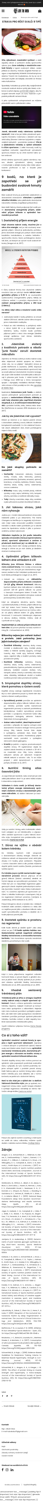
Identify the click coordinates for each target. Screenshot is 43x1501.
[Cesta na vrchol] (21, 1133)
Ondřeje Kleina (34, 1143)
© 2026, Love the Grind (12, 1485)
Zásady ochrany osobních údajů (15, 1452)
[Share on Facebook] (3, 1396)
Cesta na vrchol (17, 840)
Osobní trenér (7, 1456)
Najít (3, 1446)
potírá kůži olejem (27, 91)
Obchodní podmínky (10, 1449)
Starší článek (9, 1406)
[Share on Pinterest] (12, 1396)
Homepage (5, 17)
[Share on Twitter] (7, 1396)
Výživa (15, 17)
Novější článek (33, 1406)
